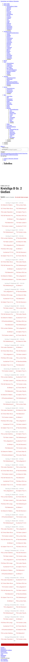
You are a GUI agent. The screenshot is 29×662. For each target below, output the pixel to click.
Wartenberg (9, 58)
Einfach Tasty (13, 113)
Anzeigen (3, 656)
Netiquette (12, 134)
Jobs (2, 153)
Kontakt (11, 130)
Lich (8, 19)
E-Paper (23, 153)
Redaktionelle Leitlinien (6, 650)
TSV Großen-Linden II (7, 226)
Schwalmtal (9, 55)
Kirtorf (8, 46)
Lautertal (9, 48)
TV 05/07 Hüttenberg (12, 69)
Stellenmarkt (9, 79)
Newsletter (12, 137)
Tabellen (9, 72)
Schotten (9, 54)
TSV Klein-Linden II (21, 222)
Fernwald (9, 11)
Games (11, 114)
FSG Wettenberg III (21, 208)
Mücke (8, 50)
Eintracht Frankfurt (11, 71)
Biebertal (9, 9)
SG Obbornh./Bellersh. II (7, 205)
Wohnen (11, 121)
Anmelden (8, 153)
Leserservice (9, 89)
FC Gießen (9, 67)
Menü (2, 146)
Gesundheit (12, 117)
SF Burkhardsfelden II (22, 238)
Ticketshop (15, 154)
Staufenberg (9, 27)
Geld (11, 116)
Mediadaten (3, 655)
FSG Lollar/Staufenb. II (7, 212)
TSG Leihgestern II (21, 219)
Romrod (8, 51)
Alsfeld (8, 34)
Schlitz (8, 52)
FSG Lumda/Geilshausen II (8, 238)
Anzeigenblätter (14, 153)
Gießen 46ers (10, 65)
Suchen (2, 152)
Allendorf (9, 7)
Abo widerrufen (4, 660)
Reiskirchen (9, 26)
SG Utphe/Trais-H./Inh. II (8, 256)
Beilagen (9, 84)
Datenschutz (12, 133)
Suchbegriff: (5, 149)
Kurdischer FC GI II (21, 226)
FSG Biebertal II (9, 222)
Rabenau (9, 24)
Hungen (8, 15)
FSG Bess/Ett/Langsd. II (7, 248)
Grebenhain (9, 42)
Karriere (11, 118)
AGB (11, 136)
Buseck (8, 10)
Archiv (19, 153)
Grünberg (9, 13)
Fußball (8, 73)
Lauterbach (9, 47)
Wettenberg (9, 28)
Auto (11, 110)
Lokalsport (9, 64)
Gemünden (9, 39)
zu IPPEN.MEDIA (8, 154)
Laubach (9, 18)
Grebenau (9, 40)
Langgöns (9, 17)
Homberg (9, 44)
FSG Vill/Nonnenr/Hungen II (8, 215)
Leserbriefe (9, 92)
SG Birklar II (10, 219)
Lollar (8, 22)
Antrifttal (9, 35)
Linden (8, 21)
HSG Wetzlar (10, 68)
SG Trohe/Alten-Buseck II (8, 208)
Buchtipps (12, 112)
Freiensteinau (10, 38)
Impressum (12, 132)
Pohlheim (9, 23)
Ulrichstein (9, 56)
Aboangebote (10, 91)
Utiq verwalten (4, 652)
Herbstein (9, 43)
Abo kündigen (4, 659)
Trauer (8, 80)
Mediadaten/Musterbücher (13, 83)
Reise (11, 120)
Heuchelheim (10, 14)
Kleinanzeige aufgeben (12, 81)
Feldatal (8, 36)
